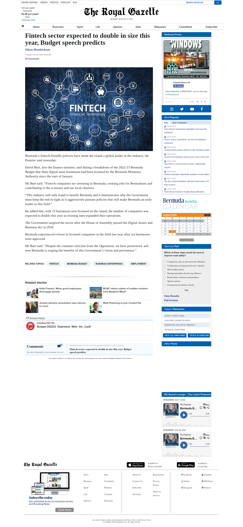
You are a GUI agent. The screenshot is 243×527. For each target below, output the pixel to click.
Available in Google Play (202, 465)
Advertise (136, 494)
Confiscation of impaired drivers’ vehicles (185, 265)
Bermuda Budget (77, 263)
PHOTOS (54, 2)
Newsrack (108, 500)
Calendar (108, 494)
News (36, 27)
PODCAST (65, 2)
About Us (136, 474)
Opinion (117, 27)
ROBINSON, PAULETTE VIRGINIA (180, 324)
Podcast (207, 487)
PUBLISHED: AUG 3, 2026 (174, 400)
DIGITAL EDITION (29, 2)
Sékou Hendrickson (37, 49)
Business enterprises (109, 263)
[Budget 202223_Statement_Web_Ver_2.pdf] (30, 326)
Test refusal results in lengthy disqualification (184, 192)
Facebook (187, 474)
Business (58, 27)
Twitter (186, 481)
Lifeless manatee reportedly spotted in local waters (187, 174)
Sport (80, 27)
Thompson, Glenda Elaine (175, 329)
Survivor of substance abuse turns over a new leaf (186, 157)
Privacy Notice (156, 483)
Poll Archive (171, 300)
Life (98, 27)
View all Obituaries (174, 335)
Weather (107, 487)
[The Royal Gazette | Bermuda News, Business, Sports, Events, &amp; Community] (121, 11)
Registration (158, 474)
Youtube (207, 474)
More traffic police (175, 269)
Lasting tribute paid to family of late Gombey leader (187, 150)
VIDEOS (44, 2)
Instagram (187, 487)
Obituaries (160, 27)
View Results (171, 296)
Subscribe (211, 27)
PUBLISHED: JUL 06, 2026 (174, 430)
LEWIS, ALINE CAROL (175, 315)
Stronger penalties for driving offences (184, 273)
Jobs (138, 27)
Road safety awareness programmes (183, 277)
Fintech (54, 263)
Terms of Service (115, 358)
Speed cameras (173, 280)
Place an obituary (199, 335)
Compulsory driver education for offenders (186, 261)
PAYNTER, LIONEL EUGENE (177, 320)
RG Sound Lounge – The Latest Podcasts (187, 394)
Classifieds (185, 27)
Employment (138, 263)
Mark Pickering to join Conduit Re (122, 303)
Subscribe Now (28, 20)
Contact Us (137, 481)
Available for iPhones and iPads (155, 465)
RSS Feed (207, 481)
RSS (75, 2)
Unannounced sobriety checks (180, 284)
